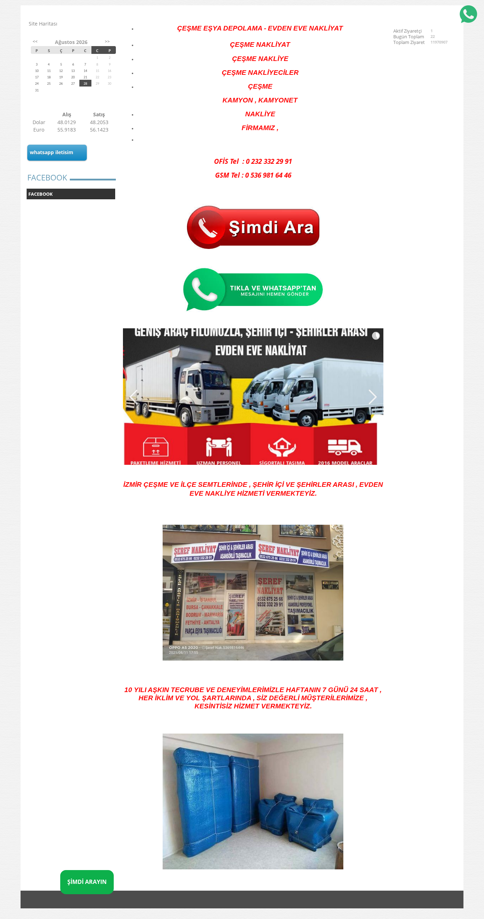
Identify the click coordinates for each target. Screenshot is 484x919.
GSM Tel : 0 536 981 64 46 (253, 175)
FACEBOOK (40, 194)
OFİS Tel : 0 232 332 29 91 (253, 161)
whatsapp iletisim (51, 152)
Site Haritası (43, 23)
